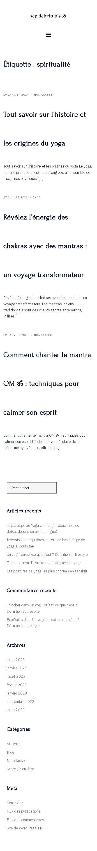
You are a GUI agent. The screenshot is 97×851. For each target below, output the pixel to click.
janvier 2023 (17, 693)
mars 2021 (16, 710)
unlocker (13, 605)
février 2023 (17, 685)
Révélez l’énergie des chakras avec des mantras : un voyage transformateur (45, 246)
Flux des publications (23, 811)
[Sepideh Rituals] (48, 15)
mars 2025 (16, 659)
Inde (36, 197)
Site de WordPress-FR (24, 828)
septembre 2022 (20, 701)
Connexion (15, 803)
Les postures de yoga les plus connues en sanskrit (47, 571)
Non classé (43, 94)
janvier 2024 (17, 668)
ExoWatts (15, 619)
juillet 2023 (16, 676)
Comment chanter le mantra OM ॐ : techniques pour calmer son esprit (47, 383)
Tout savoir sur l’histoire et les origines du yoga (44, 563)
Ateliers (13, 744)
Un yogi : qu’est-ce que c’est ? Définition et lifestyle (47, 554)
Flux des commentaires (25, 819)
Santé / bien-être (20, 769)
